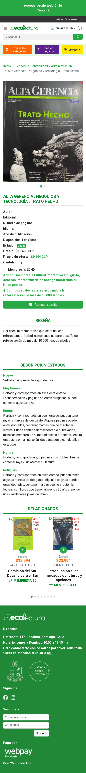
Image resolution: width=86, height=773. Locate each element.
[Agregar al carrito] (22, 550)
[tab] (32, 597)
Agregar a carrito (46, 305)
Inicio (7, 66)
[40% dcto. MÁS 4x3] (43, 131)
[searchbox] (26, 725)
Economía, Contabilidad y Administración (43, 66)
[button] (62, 28)
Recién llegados (49, 50)
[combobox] (26, 725)
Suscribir (41, 733)
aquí (50, 653)
